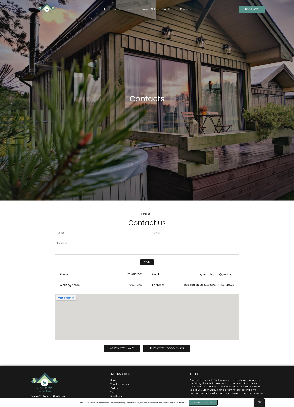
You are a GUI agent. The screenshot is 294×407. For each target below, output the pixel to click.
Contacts (185, 9)
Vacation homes (123, 9)
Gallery (155, 9)
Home (107, 9)
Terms (144, 9)
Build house (169, 9)
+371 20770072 (133, 274)
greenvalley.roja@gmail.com (217, 274)
